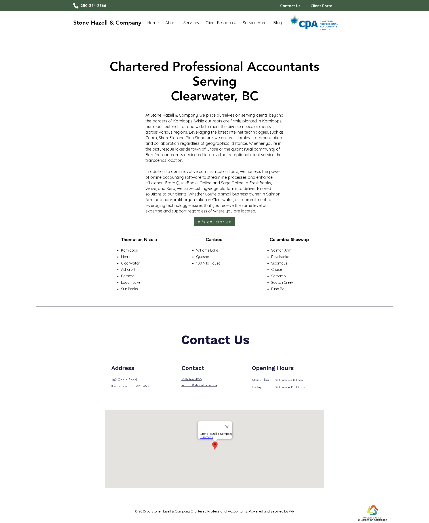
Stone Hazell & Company (107, 22)
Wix (291, 511)
